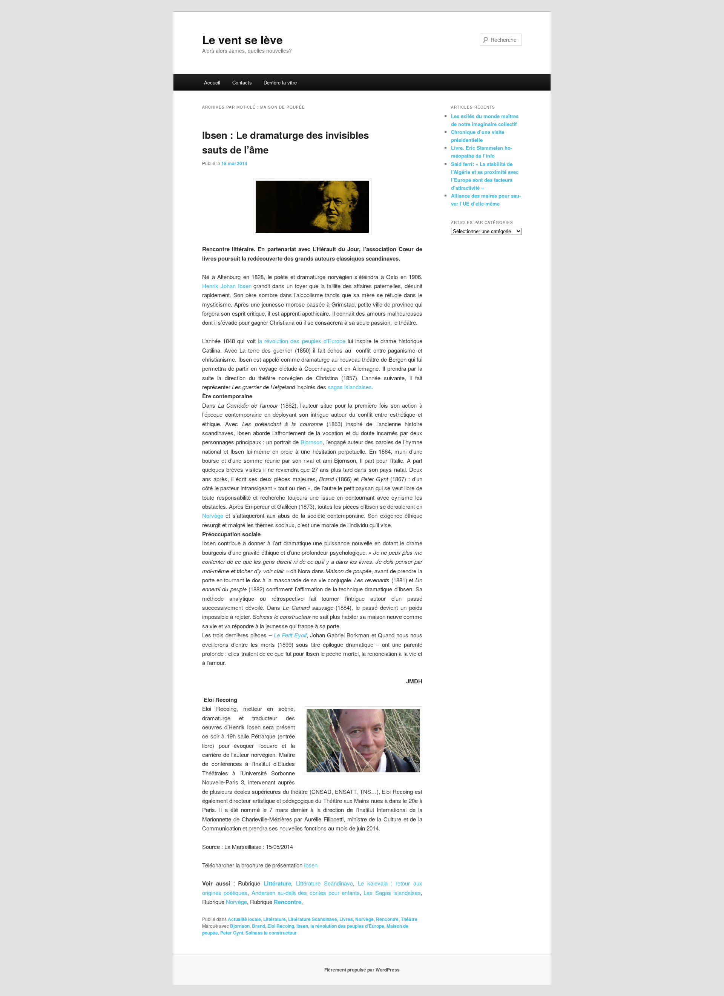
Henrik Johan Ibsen (227, 286)
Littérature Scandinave (324, 883)
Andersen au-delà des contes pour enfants (306, 892)
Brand (258, 925)
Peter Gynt (231, 932)
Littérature (274, 919)
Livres (346, 919)
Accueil (212, 82)
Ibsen (311, 865)
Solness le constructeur (271, 932)
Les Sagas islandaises (392, 892)
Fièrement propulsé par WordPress (362, 969)
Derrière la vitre (280, 82)
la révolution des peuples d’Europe (301, 341)
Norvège (212, 515)
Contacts (242, 82)
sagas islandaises (350, 387)
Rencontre (287, 902)
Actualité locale (244, 919)
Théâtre (409, 919)
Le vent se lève (242, 39)
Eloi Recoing (280, 925)
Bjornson (311, 442)
